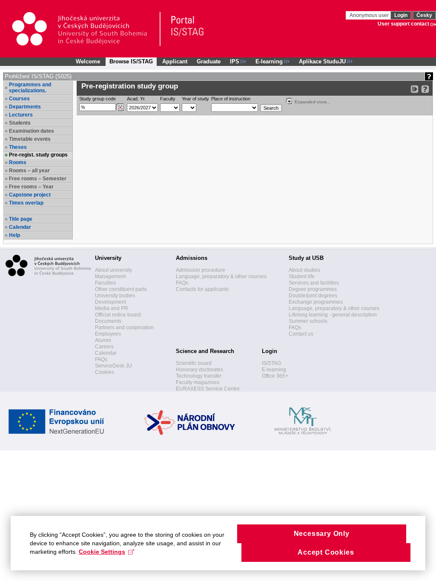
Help (14, 235)
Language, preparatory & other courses (221, 276)
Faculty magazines (197, 382)
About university (113, 270)
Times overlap (26, 203)
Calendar (20, 227)
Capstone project (30, 195)
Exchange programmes (316, 302)
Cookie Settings (102, 551)
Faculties (105, 283)
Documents (108, 321)
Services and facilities (314, 283)
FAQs (101, 359)
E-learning (274, 370)
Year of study (195, 98)
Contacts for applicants (202, 289)
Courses (19, 99)
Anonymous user (370, 15)
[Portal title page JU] (183, 29)
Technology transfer (198, 376)
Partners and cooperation (124, 327)
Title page (20, 219)
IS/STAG (271, 363)
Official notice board (118, 315)
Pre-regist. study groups (38, 155)
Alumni (103, 340)
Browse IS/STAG (131, 61)
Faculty (167, 98)
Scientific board (194, 363)
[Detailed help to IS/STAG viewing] (425, 89)
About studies (304, 270)
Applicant (174, 61)
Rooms (17, 162)
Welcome (88, 61)
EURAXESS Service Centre (208, 389)
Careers (104, 347)
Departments (25, 107)
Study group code (97, 98)
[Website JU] (86, 29)
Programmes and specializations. (30, 88)
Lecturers (21, 115)
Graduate (209, 61)
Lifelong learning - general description (333, 315)
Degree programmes (313, 289)
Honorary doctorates (199, 370)
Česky (424, 15)
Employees (108, 334)
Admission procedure (200, 270)
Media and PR (111, 308)
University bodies (115, 296)
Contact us (301, 334)
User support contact (403, 24)
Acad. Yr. (136, 98)
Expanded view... (312, 102)
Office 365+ (275, 376)
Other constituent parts (121, 289)
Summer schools (308, 321)
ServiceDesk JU (113, 366)
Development (110, 302)
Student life (302, 276)
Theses (18, 147)
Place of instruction (230, 98)
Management (110, 276)
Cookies (104, 372)
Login (400, 15)
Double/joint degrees (313, 296)
